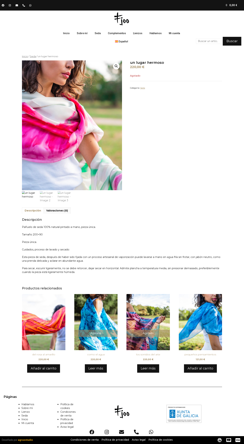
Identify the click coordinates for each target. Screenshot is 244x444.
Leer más (95, 368)
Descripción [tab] (33, 210)
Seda (98, 33)
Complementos (117, 33)
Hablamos (156, 33)
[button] (116, 66)
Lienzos (137, 33)
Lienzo (25, 411)
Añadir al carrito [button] (43, 368)
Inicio (66, 33)
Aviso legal (67, 426)
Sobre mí (82, 33)
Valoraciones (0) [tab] (57, 210)
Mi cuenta (174, 33)
